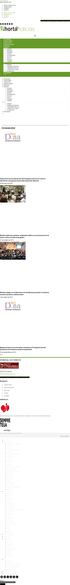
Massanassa (11, 514)
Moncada (10, 475)
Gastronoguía (11, 55)
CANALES (6, 538)
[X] (9, 24)
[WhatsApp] (12, 24)
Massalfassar (11, 469)
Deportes (9, 50)
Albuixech (10, 448)
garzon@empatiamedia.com (7, 373)
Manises (9, 512)
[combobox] (8, 582)
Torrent (9, 530)
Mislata (9, 516)
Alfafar (9, 502)
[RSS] (5, 24)
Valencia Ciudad (8, 44)
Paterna (9, 479)
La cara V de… (11, 71)
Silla (8, 528)
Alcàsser (10, 497)
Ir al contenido (4, 0)
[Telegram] (7, 24)
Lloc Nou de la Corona (14, 510)
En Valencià (7, 73)
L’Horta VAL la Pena (12, 69)
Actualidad (7, 39)
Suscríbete (6, 8)
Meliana (9, 473)
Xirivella (9, 532)
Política (9, 57)
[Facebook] (1, 24)
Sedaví (9, 526)
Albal (8, 495)
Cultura (9, 49)
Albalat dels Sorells (13, 444)
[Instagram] (3, 24)
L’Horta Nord (7, 41)
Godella (9, 465)
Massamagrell (11, 471)
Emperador (10, 460)
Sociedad (9, 60)
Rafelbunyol (11, 483)
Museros (10, 477)
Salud (8, 58)
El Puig (9, 458)
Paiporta (10, 518)
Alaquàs (9, 493)
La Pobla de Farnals (13, 467)
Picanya (9, 520)
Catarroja (10, 508)
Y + (4, 63)
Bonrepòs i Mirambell (14, 454)
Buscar (5, 74)
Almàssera (10, 452)
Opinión (9, 65)
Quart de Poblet (12, 524)
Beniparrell (10, 504)
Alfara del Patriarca (13, 450)
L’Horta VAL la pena (13, 567)
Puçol (9, 481)
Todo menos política (13, 68)
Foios (8, 462)
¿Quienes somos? (8, 7)
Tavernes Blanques (13, 487)
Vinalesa (10, 489)
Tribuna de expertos (13, 66)
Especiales (6, 46)
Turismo (9, 61)
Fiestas (9, 54)
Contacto (6, 10)
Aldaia (9, 499)
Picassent (10, 522)
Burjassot (10, 456)
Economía (10, 52)
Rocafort (10, 485)
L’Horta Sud (7, 42)
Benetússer (11, 506)
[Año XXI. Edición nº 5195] (10, 5)
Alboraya (10, 446)
